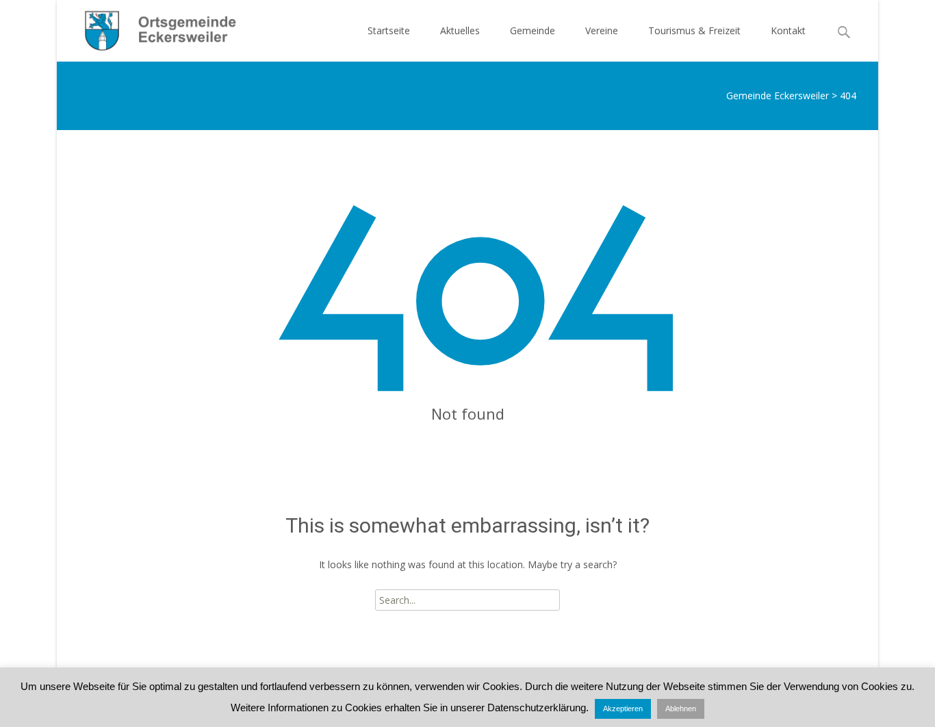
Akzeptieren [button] (623, 708)
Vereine (601, 30)
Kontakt (788, 30)
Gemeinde (532, 30)
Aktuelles (460, 30)
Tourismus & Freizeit (694, 30)
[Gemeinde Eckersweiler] (153, 27)
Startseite (389, 30)
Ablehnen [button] (680, 708)
